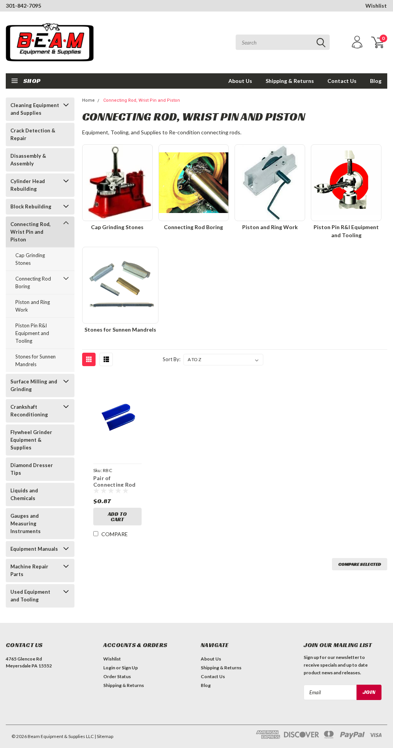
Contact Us (342, 81)
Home (88, 100)
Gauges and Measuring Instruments (25, 523)
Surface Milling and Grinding (33, 385)
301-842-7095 (23, 5)
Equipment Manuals (34, 549)
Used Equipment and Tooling (30, 596)
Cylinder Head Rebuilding (27, 185)
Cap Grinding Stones (30, 259)
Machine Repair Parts (29, 570)
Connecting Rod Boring (33, 282)
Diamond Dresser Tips (31, 469)
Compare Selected (359, 564)
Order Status (117, 676)
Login (109, 667)
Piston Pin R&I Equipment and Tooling (32, 333)
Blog (375, 81)
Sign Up (130, 667)
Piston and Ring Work (32, 306)
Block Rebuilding (30, 206)
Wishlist (376, 5)
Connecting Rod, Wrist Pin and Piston (30, 232)
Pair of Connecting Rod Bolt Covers (114, 481)
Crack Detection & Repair (32, 134)
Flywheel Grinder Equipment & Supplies (31, 440)
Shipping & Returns (290, 81)
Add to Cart (117, 516)
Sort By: (171, 359)
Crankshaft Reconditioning (29, 411)
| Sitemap (103, 736)
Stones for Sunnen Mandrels (35, 360)
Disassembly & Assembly (28, 160)
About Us (240, 81)
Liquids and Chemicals (24, 494)
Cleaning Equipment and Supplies (34, 109)
